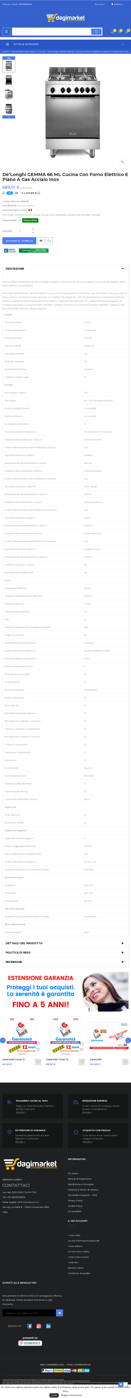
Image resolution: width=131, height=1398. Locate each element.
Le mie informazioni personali (83, 1240)
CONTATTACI (16, 1185)
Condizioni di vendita (79, 1273)
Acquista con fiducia (96, 1130)
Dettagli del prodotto (24, 943)
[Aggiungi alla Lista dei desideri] (38, 1049)
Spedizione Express (94, 1100)
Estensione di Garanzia (30, 1130)
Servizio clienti (75, 1268)
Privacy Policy (75, 1200)
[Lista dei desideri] (119, 32)
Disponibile (30, 220)
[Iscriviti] (59, 1312)
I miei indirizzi (75, 1246)
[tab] (65, 268)
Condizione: (9, 205)
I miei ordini (74, 1235)
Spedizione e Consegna (80, 1184)
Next (8, 58)
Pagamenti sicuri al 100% (32, 1100)
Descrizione (15, 268)
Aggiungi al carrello (19, 240)
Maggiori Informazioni (71, 1395)
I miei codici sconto (78, 1257)
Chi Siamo (73, 1173)
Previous (8, 117)
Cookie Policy (75, 1206)
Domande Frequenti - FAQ (82, 1195)
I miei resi (73, 1262)
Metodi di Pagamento (80, 1178)
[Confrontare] (113, 32)
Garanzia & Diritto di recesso (83, 1189)
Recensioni (14, 962)
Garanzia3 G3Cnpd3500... (98, 1061)
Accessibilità (74, 1211)
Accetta (54, 1395)
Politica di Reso (18, 952)
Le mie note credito (78, 1251)
